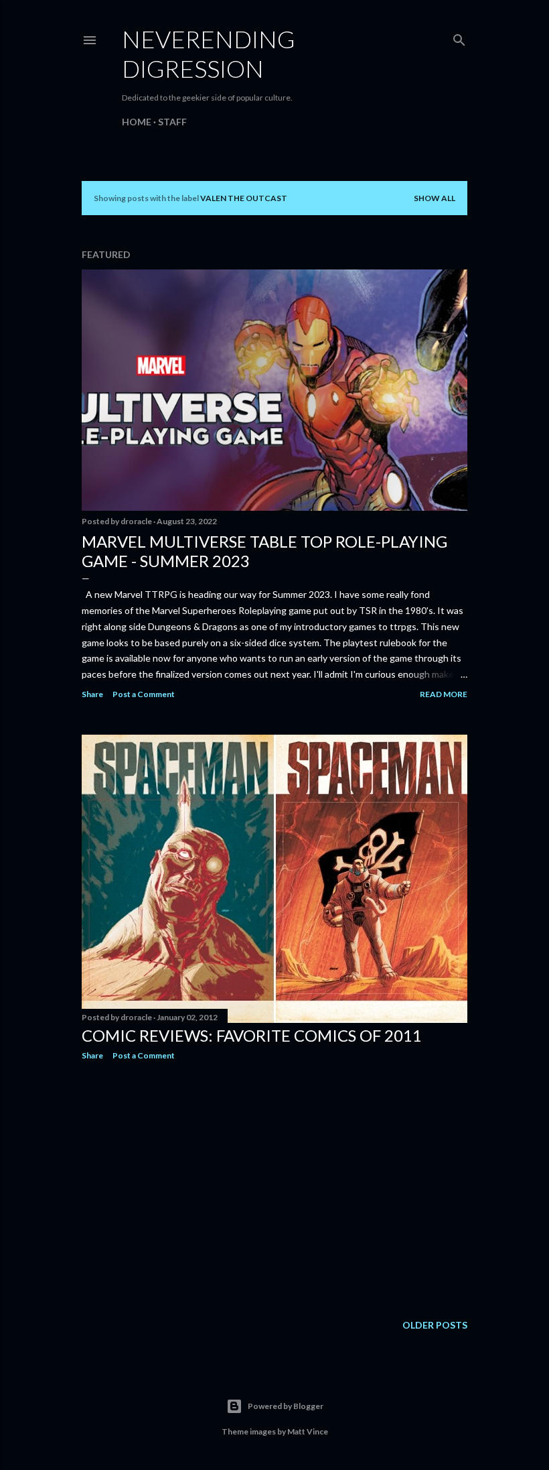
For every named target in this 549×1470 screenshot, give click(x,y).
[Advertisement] (274, 1188)
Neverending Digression (208, 53)
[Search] (459, 37)
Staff (172, 121)
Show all (434, 198)
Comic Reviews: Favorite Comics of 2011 (252, 1035)
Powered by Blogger (285, 1406)
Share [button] (92, 694)
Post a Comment (143, 694)
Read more (443, 694)
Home (136, 121)
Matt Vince (307, 1431)
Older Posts (434, 1325)
